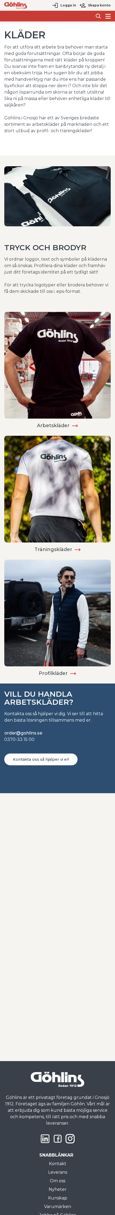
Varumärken (57, 1206)
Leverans (57, 1172)
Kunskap (57, 1198)
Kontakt (57, 1163)
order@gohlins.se (23, 733)
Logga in (68, 5)
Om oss (57, 1180)
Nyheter (58, 1189)
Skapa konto (99, 5)
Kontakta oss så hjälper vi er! (41, 759)
